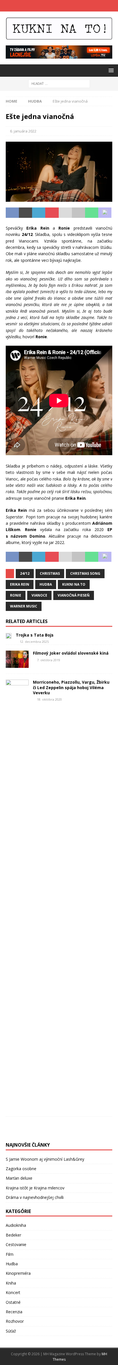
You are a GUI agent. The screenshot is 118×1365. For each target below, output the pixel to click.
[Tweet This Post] (25, 212)
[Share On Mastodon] (104, 212)
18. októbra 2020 (49, 699)
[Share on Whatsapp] (91, 212)
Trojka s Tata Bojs (35, 635)
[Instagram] (65, 5)
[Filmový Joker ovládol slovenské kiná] (17, 659)
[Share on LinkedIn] (38, 212)
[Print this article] (78, 212)
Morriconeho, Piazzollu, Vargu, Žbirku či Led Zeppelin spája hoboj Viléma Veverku (71, 687)
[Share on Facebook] (12, 212)
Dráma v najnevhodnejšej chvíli (35, 1197)
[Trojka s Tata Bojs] (8, 635)
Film (9, 1254)
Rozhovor (15, 1321)
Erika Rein (19, 584)
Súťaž (11, 1331)
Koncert (13, 1292)
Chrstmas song (85, 573)
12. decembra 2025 (34, 641)
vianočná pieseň (74, 595)
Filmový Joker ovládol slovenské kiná (71, 653)
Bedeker (13, 1235)
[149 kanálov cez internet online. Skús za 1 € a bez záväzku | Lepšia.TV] (59, 55)
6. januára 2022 (23, 131)
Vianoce (39, 595)
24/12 (25, 573)
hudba (46, 584)
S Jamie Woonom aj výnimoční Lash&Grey (45, 1159)
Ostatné (13, 1302)
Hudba (12, 1263)
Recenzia (14, 1311)
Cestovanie (16, 1244)
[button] (110, 70)
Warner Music (23, 606)
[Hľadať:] (59, 83)
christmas (50, 573)
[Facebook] (53, 5)
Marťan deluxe (19, 1178)
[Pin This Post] (51, 212)
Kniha (11, 1283)
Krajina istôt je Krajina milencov (35, 1188)
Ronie (15, 595)
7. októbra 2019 (48, 660)
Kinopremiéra (18, 1273)
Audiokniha (16, 1225)
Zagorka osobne (21, 1168)
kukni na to (73, 584)
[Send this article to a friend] (65, 212)
